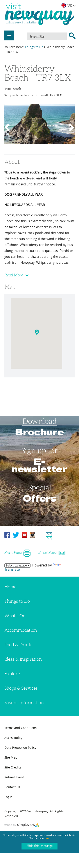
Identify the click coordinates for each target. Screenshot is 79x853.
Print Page (13, 552)
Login (8, 797)
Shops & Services (21, 688)
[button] (37, 333)
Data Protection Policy (20, 747)
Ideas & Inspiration (23, 659)
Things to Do (34, 47)
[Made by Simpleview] (22, 825)
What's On (15, 615)
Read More (13, 275)
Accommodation (20, 630)
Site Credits (12, 767)
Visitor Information (24, 702)
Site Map (10, 757)
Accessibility (13, 738)
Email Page (47, 552)
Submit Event (14, 777)
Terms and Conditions (20, 728)
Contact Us (12, 787)
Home (10, 586)
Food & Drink (17, 644)
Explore (12, 673)
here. (47, 838)
